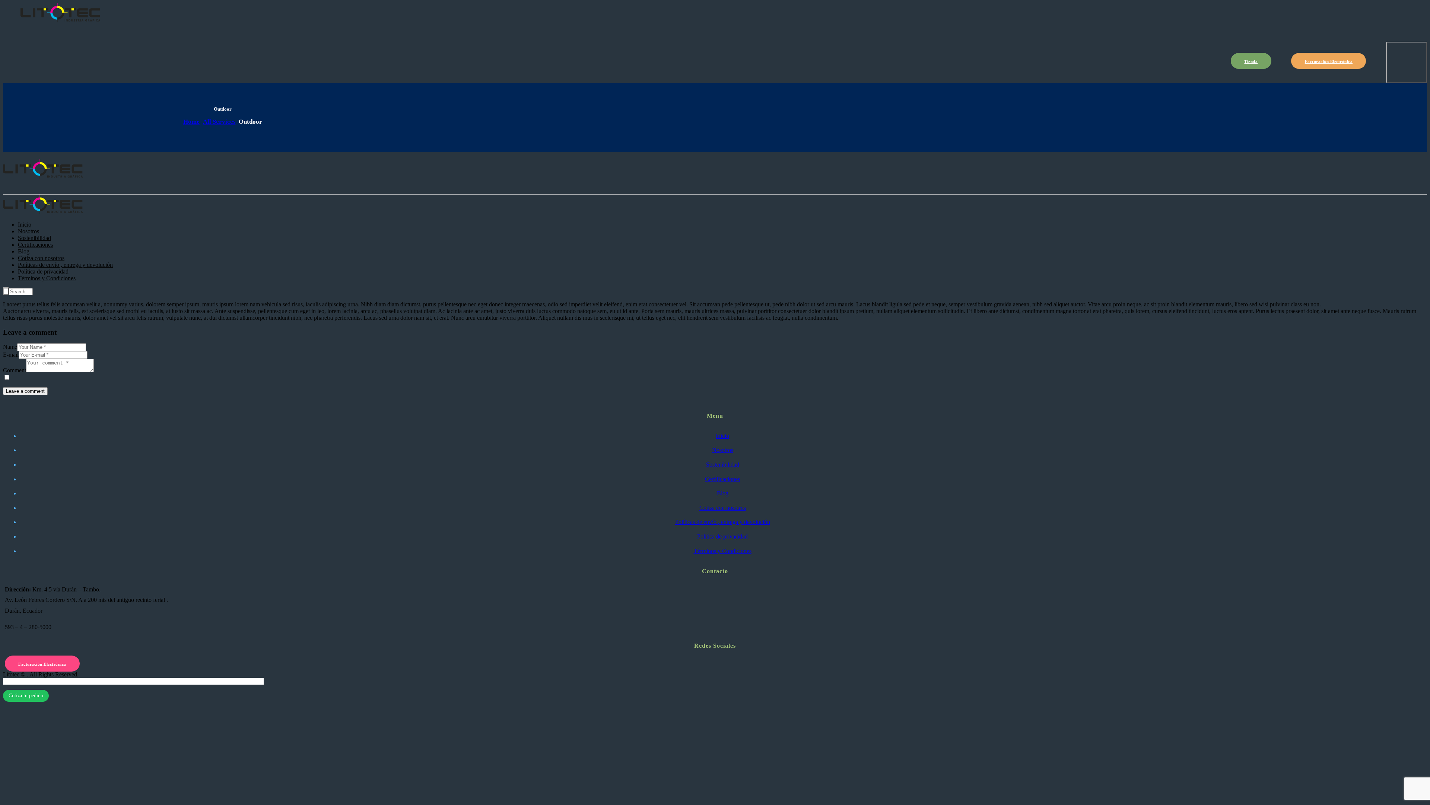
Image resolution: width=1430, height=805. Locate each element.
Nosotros (722, 450)
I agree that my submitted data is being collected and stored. (82, 378)
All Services (219, 121)
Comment (14, 370)
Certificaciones (722, 479)
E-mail (11, 354)
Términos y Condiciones (722, 551)
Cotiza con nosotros (722, 508)
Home (191, 121)
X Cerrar (13, 681)
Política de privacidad (722, 536)
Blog (722, 493)
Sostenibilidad (722, 464)
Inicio (722, 436)
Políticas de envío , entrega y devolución (722, 522)
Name (10, 347)
